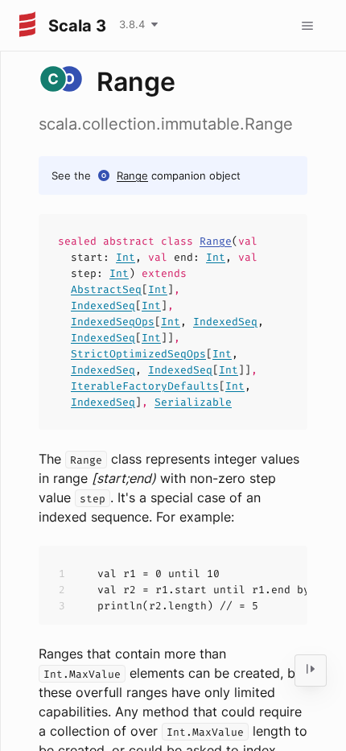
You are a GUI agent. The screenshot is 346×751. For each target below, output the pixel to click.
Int (125, 257)
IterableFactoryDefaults (145, 386)
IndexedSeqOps (112, 321)
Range (132, 175)
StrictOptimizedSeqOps (138, 354)
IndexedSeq (103, 305)
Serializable (193, 402)
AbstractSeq (106, 289)
